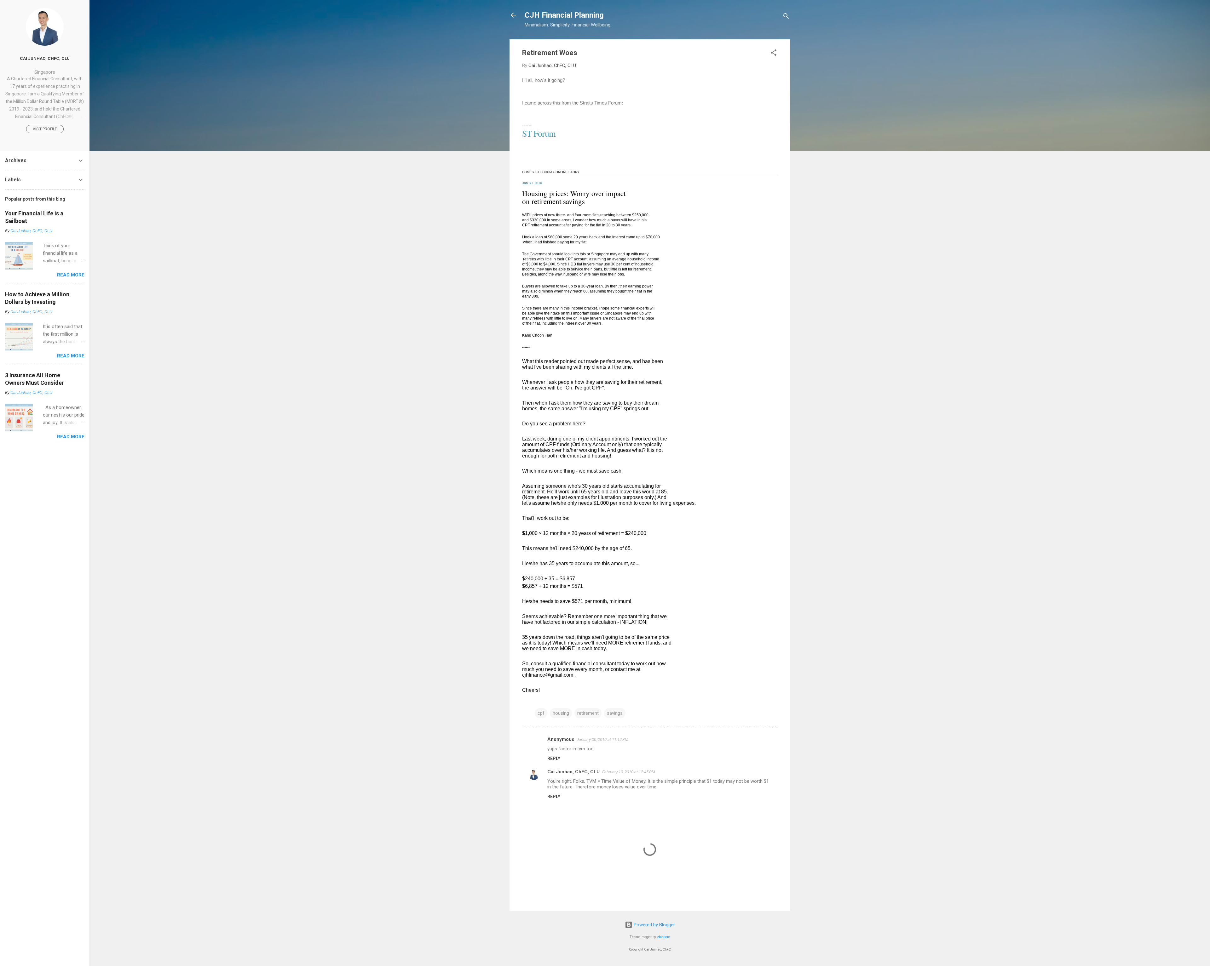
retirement (588, 713)
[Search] (786, 17)
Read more (70, 275)
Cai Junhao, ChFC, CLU (573, 772)
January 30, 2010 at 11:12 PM (602, 739)
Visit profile (45, 129)
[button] (773, 54)
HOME (527, 172)
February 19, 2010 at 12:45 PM (628, 772)
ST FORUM (543, 172)
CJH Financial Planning (564, 15)
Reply (553, 758)
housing (561, 713)
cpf (541, 713)
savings (615, 713)
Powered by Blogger (653, 925)
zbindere (663, 937)
